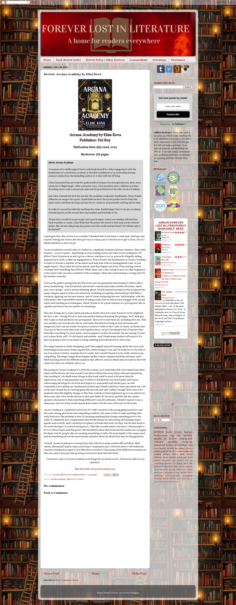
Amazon (94, 469)
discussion (166, 460)
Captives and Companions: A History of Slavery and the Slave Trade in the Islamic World (170, 276)
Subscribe (173, 114)
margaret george (167, 469)
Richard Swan (169, 298)
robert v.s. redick (184, 469)
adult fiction (186, 454)
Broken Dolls (168, 232)
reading (157, 454)
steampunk (187, 475)
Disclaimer (178, 59)
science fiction (170, 454)
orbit (190, 445)
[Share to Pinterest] (117, 474)
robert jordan (163, 482)
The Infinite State (167, 293)
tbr (167, 451)
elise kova (71, 479)
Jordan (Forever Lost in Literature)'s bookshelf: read (171, 225)
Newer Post (51, 574)
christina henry (161, 457)
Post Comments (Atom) (67, 580)
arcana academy (58, 479)
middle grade (160, 451)
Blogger (135, 592)
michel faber (186, 472)
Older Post (139, 574)
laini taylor (179, 466)
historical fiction (164, 445)
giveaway (169, 466)
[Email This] (105, 474)
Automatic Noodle (166, 258)
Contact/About (139, 59)
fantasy (188, 432)
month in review (165, 439)
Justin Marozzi (162, 285)
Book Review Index (68, 59)
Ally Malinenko (166, 236)
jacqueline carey (172, 472)
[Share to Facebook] (114, 474)
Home (47, 59)
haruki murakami (178, 457)
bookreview (161, 435)
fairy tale (188, 463)
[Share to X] (111, 474)
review (80, 479)
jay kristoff (178, 460)
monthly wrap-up (180, 442)
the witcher (171, 478)
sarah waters (173, 482)
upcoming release (183, 448)
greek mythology (183, 479)
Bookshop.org (108, 469)
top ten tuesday (181, 435)
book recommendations (181, 451)
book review (174, 432)
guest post (159, 472)
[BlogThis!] (108, 474)
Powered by (165, 124)
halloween (158, 466)
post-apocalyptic (173, 475)
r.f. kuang (177, 463)
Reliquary (166, 244)
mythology (159, 475)
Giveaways (159, 59)
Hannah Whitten (166, 248)
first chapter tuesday (164, 448)
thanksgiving (160, 478)
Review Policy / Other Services (105, 59)
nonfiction (181, 445)
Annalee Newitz (170, 263)
